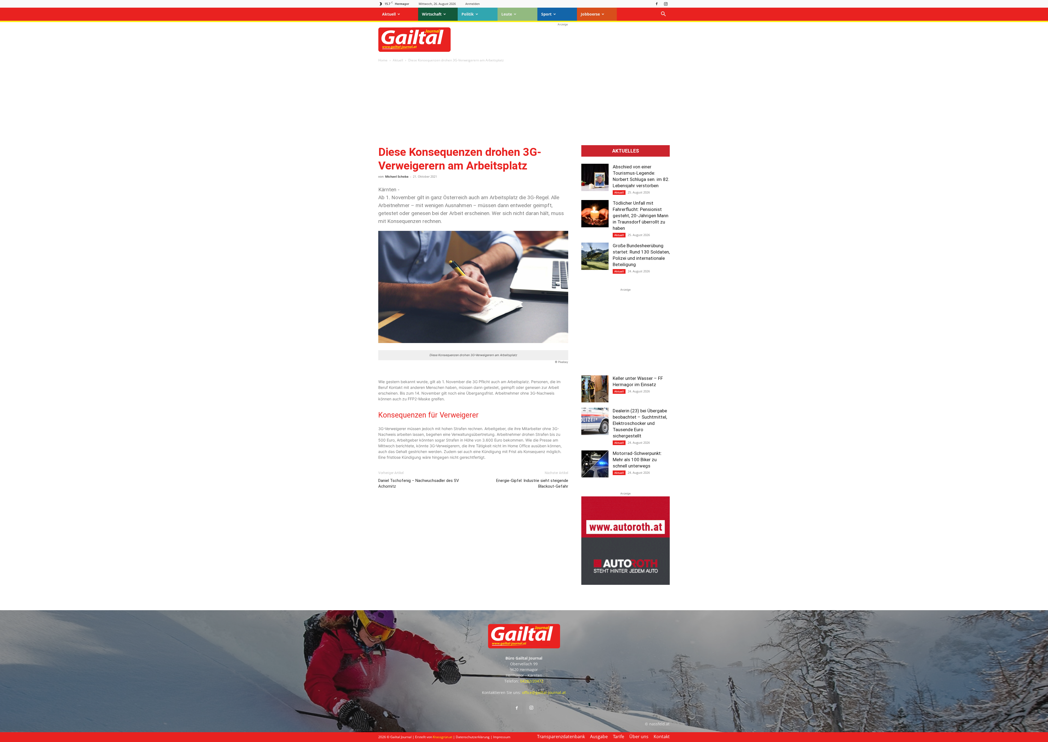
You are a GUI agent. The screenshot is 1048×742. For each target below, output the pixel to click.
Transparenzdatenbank (561, 736)
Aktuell (389, 14)
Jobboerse (590, 14)
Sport (546, 14)
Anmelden (472, 4)
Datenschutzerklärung (473, 737)
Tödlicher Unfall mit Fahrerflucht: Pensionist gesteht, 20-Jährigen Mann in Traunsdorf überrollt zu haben (640, 215)
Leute (506, 14)
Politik (468, 14)
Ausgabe (599, 736)
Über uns (638, 736)
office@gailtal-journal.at (544, 692)
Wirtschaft (432, 14)
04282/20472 (531, 681)
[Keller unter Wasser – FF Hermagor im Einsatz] (595, 389)
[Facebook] (657, 3)
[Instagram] (666, 3)
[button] (663, 14)
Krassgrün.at (442, 737)
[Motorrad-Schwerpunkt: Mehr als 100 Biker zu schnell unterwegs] (595, 464)
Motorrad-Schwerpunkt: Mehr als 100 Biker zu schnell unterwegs (637, 460)
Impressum (501, 737)
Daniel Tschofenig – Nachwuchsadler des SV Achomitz (418, 483)
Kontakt (662, 736)
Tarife (618, 736)
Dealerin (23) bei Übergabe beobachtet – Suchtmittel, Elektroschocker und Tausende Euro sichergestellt (640, 423)
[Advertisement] (562, 39)
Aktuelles (625, 150)
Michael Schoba (397, 176)
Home (383, 60)
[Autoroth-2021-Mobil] (625, 583)
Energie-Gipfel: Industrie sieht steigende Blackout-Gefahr (532, 483)
